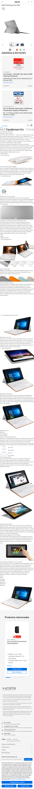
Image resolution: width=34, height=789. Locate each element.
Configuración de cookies (17, 782)
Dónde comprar (17, 669)
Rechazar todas (9, 786)
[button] (2, 2)
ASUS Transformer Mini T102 (11, 5)
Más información (17, 672)
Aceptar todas (25, 786)
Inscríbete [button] (28, 759)
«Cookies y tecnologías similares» (18, 779)
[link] (17, 1)
